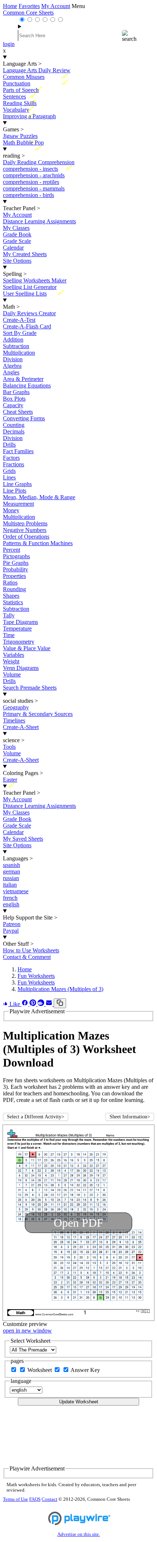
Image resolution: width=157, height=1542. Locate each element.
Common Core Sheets (28, 12)
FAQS (35, 1499)
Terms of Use (15, 1499)
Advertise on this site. (78, 1534)
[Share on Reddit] (42, 1004)
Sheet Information (130, 1116)
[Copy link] (60, 1003)
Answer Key (85, 1370)
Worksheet (40, 1370)
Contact (49, 1499)
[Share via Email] (50, 1004)
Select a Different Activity (35, 1116)
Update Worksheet (78, 1401)
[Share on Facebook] (26, 1004)
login (9, 44)
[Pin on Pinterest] (34, 1004)
